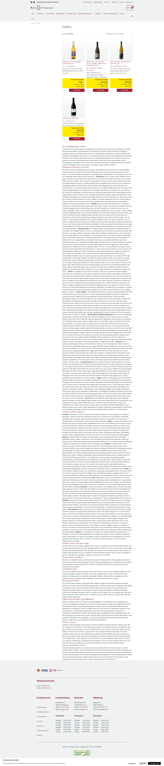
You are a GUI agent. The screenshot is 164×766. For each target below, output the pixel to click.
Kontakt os (40, 726)
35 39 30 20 (84, 707)
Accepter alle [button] (154, 763)
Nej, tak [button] (143, 763)
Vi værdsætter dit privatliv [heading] (11, 760)
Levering (39, 721)
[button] (35, 13)
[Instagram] (34, 2)
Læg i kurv (76, 90)
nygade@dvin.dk (102, 709)
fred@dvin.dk (64, 709)
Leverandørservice (43, 730)
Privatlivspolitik (42, 707)
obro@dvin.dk (83, 709)
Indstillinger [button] (132, 763)
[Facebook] (31, 2)
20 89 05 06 (46, 688)
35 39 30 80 (65, 707)
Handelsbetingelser (43, 712)
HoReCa (39, 735)
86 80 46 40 (103, 707)
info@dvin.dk (45, 686)
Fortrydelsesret (42, 716)
